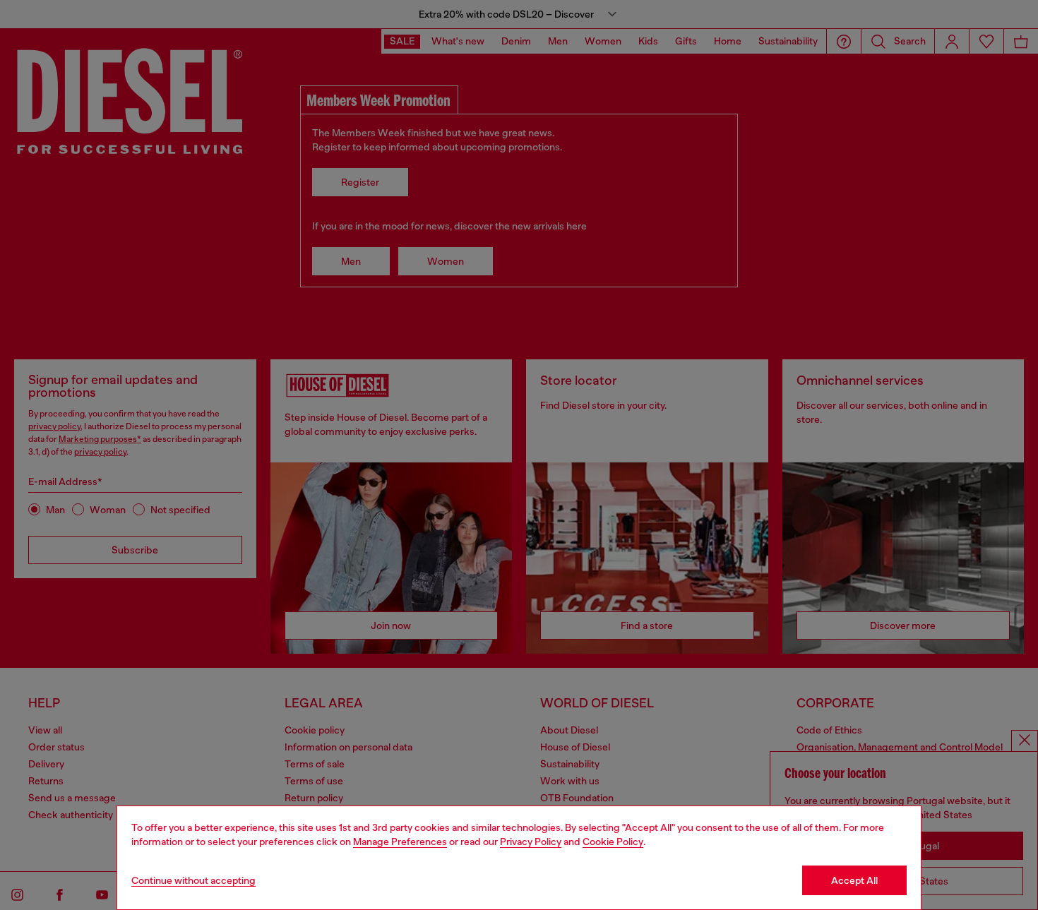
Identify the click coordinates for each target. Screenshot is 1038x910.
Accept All (854, 880)
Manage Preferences (400, 841)
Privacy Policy (530, 841)
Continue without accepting (193, 880)
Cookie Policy (613, 841)
